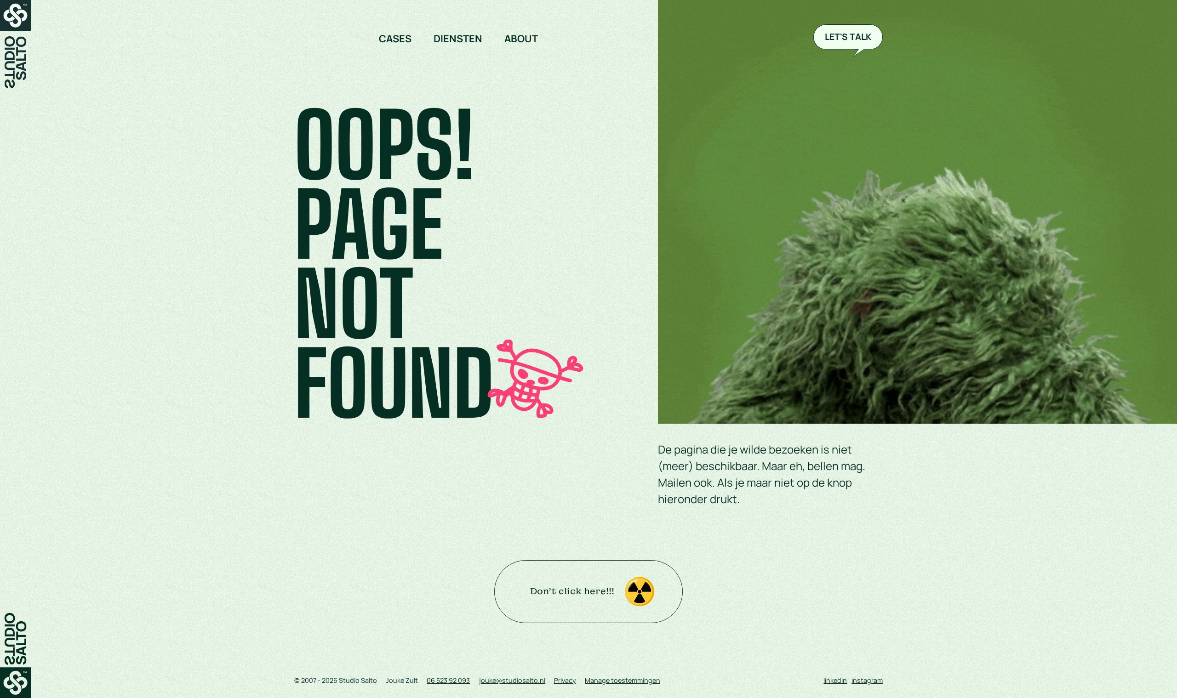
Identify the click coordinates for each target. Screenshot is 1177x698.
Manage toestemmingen (622, 680)
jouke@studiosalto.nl (512, 680)
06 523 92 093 (448, 680)
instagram (867, 680)
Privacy (565, 680)
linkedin (835, 680)
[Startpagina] (15, 44)
